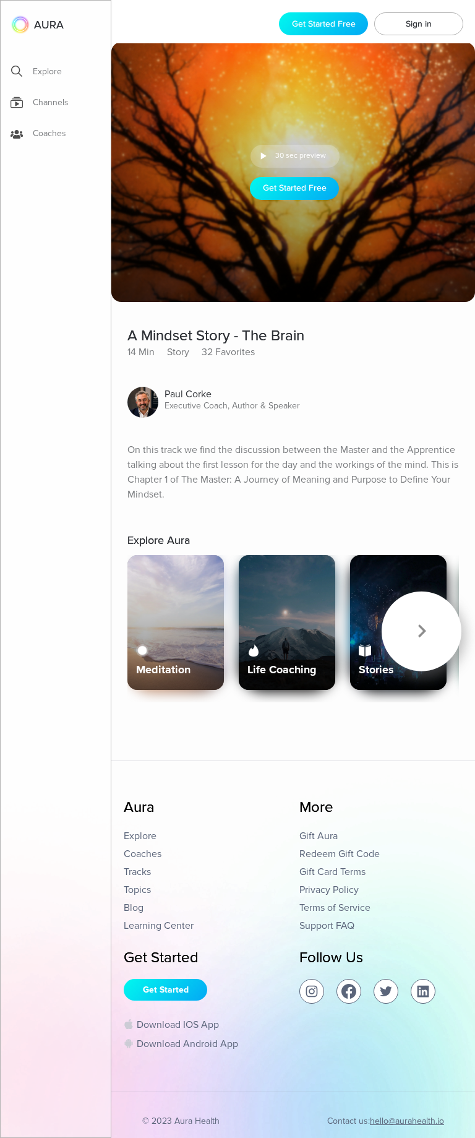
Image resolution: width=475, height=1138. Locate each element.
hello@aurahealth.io (407, 1121)
